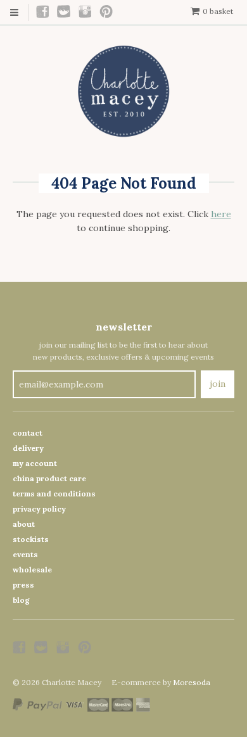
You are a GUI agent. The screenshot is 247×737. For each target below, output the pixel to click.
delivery (28, 448)
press (23, 584)
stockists (31, 539)
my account (35, 463)
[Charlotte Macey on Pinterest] (107, 12)
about (24, 524)
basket (218, 11)
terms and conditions (54, 493)
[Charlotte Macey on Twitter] (64, 12)
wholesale (32, 569)
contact (27, 433)
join (217, 383)
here (221, 214)
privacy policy (39, 508)
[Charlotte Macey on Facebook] (43, 12)
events (25, 554)
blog (21, 600)
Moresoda (191, 682)
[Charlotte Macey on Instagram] (85, 12)
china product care (49, 478)
